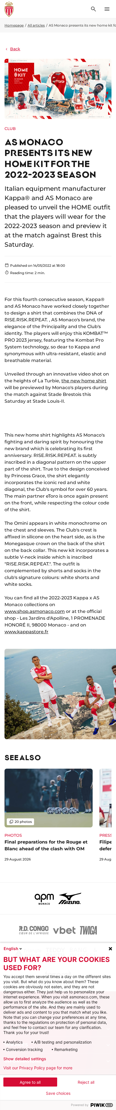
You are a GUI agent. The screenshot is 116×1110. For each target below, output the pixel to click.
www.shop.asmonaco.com (35, 611)
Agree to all (30, 1082)
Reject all (86, 1082)
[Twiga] (88, 930)
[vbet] (64, 930)
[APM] (44, 898)
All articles (36, 25)
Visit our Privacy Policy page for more (37, 1068)
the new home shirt (83, 380)
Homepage (14, 25)
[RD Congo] (34, 930)
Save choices (58, 1093)
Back (15, 48)
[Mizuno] (69, 898)
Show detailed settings (24, 1059)
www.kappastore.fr (26, 631)
